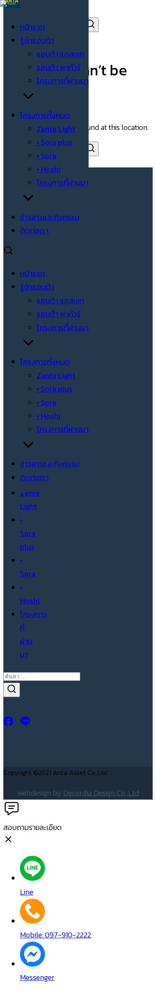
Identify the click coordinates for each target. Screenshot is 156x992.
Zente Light (56, 129)
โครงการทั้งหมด (45, 115)
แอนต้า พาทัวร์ (59, 67)
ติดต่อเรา (34, 230)
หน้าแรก (32, 26)
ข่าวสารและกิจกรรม (49, 217)
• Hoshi (48, 169)
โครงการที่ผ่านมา (63, 80)
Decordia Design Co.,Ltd (101, 792)
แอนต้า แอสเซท (60, 54)
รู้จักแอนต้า (37, 40)
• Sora (46, 155)
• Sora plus (54, 142)
